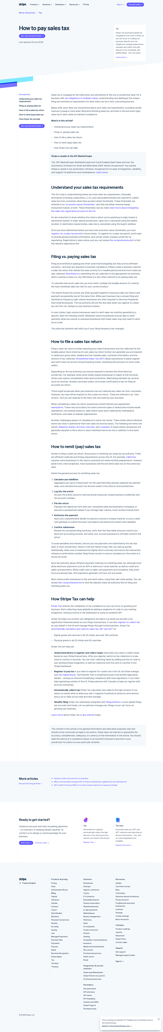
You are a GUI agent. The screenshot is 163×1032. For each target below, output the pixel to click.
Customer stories (123, 886)
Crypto (54, 910)
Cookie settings (122, 916)
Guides (118, 883)
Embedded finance (91, 900)
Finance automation (91, 903)
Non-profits (88, 950)
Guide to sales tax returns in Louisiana (71, 778)
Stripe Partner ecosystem (94, 975)
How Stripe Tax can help (29, 119)
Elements (55, 916)
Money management (91, 916)
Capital (54, 896)
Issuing (54, 930)
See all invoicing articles (29, 783)
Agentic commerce (91, 890)
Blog (117, 890)
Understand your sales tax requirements (30, 100)
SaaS (85, 923)
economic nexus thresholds (80, 204)
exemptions (57, 407)
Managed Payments (59, 936)
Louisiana (105, 426)
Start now (25, 842)
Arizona (80, 426)
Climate (54, 903)
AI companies (89, 926)
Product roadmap (123, 929)
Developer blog (89, 1008)
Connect (54, 906)
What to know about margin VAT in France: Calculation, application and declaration (90, 781)
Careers (119, 932)
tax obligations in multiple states (81, 98)
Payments (55, 943)
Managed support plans (125, 955)
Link (53, 933)
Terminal (54, 963)
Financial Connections (60, 920)
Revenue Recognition (60, 953)
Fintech (86, 933)
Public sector (88, 956)
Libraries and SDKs (91, 1002)
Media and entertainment (93, 946)
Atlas (53, 886)
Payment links (57, 940)
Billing (53, 893)
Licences (119, 909)
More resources (27, 12)
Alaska (71, 426)
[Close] (158, 1019)
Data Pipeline (56, 913)
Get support (121, 952)
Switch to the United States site (116, 1026)
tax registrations (67, 674)
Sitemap (119, 912)
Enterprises (88, 883)
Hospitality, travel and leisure (95, 940)
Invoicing (54, 926)
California (131, 457)
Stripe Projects (89, 1005)
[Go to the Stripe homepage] (21, 879)
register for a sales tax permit (66, 233)
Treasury (55, 966)
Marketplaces (89, 913)
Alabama (63, 426)
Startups (87, 886)
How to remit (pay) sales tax (31, 114)
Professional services (92, 953)
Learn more (121, 57)
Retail (85, 960)
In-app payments (90, 910)
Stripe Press (121, 939)
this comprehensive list (121, 240)
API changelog (89, 998)
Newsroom (120, 935)
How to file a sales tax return (31, 110)
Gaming (86, 936)
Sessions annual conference (127, 896)
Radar (53, 950)
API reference (89, 992)
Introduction (24, 94)
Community (120, 893)
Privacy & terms (122, 900)
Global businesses (91, 906)
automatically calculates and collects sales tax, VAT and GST (82, 628)
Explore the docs (123, 845)
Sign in (120, 4)
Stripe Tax (56, 606)
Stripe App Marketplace (93, 972)
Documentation (89, 988)
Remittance (72, 273)
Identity (54, 923)
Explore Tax (88, 842)
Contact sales (134, 4)
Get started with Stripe (31, 36)
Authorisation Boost (59, 890)
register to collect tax (129, 622)
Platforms (87, 920)
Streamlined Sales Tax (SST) (90, 358)
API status (87, 995)
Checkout (55, 900)
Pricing (86, 4)
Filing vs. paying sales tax (30, 105)
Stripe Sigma (56, 956)
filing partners (113, 701)
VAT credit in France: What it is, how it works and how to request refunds (86, 785)
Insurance (87, 943)
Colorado (90, 426)
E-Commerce (88, 896)
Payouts (54, 946)
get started (88, 714)
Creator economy (90, 930)
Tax (40, 12)
